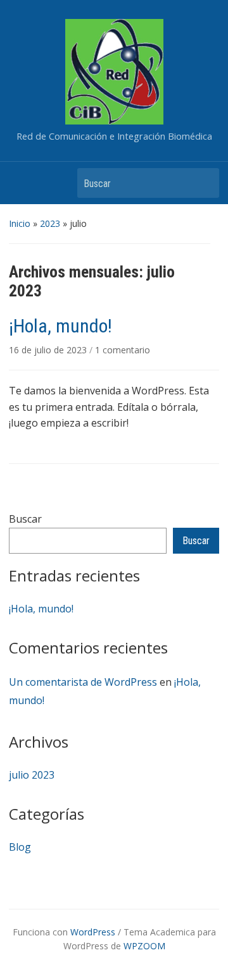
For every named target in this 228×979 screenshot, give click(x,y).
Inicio (19, 223)
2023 (50, 223)
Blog (20, 847)
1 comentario (122, 350)
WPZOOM (144, 946)
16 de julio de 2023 (49, 350)
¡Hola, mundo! (41, 609)
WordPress (92, 932)
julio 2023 (31, 775)
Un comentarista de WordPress (83, 682)
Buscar (203, 183)
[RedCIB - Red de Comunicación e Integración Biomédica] (114, 71)
